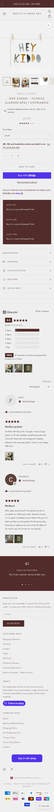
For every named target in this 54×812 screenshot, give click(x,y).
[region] (27, 571)
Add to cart (27, 167)
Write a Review (42, 311)
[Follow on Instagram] (4, 769)
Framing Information (12, 667)
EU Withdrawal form (12, 732)
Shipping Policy (10, 728)
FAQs (5, 653)
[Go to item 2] (16, 82)
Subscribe (13, 623)
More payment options (27, 182)
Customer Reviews (11, 663)
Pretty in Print (27, 94)
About (5, 718)
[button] (9, 368)
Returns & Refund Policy (13, 723)
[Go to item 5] (44, 81)
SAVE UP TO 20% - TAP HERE (27, 4)
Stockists (7, 644)
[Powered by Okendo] (10, 312)
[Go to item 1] (7, 81)
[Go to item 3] (25, 82)
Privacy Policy (9, 737)
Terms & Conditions (11, 742)
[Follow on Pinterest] (11, 769)
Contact (6, 648)
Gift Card (7, 658)
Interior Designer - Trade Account (17, 672)
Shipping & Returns (11, 639)
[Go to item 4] (35, 81)
